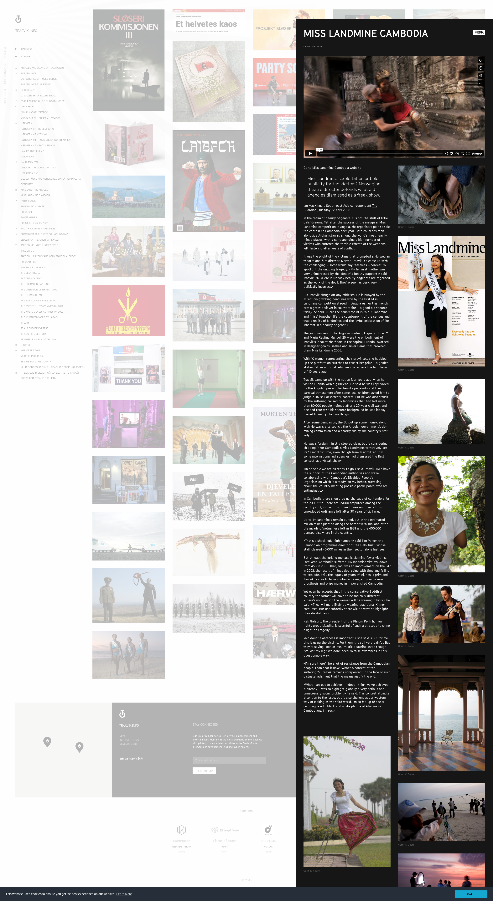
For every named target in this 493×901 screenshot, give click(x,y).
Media (479, 32)
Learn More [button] (124, 894)
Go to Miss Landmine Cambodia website (332, 168)
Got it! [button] (471, 894)
